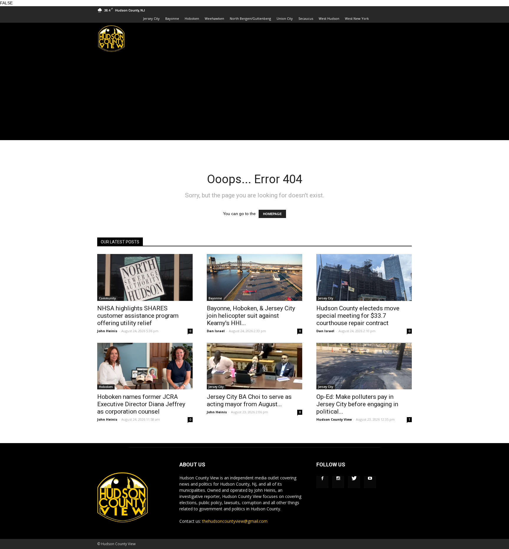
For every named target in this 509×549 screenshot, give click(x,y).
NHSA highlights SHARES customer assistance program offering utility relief (138, 316)
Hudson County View (334, 419)
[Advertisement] (254, 99)
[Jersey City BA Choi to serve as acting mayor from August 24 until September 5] (254, 366)
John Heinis (107, 331)
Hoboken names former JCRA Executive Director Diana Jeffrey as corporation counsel (141, 404)
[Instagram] (338, 482)
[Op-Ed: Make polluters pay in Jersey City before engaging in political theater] (364, 366)
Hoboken (192, 18)
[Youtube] (370, 482)
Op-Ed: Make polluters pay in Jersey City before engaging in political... (357, 404)
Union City (285, 18)
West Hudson (329, 18)
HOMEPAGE (272, 214)
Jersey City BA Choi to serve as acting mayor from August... (249, 400)
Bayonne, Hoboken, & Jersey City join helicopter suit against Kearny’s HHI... (251, 316)
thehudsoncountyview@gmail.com (234, 521)
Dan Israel (216, 331)
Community (107, 298)
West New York (357, 18)
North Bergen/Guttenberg (250, 18)
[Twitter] (354, 482)
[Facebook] (322, 482)
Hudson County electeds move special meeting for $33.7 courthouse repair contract (357, 316)
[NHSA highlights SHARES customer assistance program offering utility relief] (145, 277)
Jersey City (151, 18)
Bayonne (172, 18)
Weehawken (214, 18)
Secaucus (305, 18)
